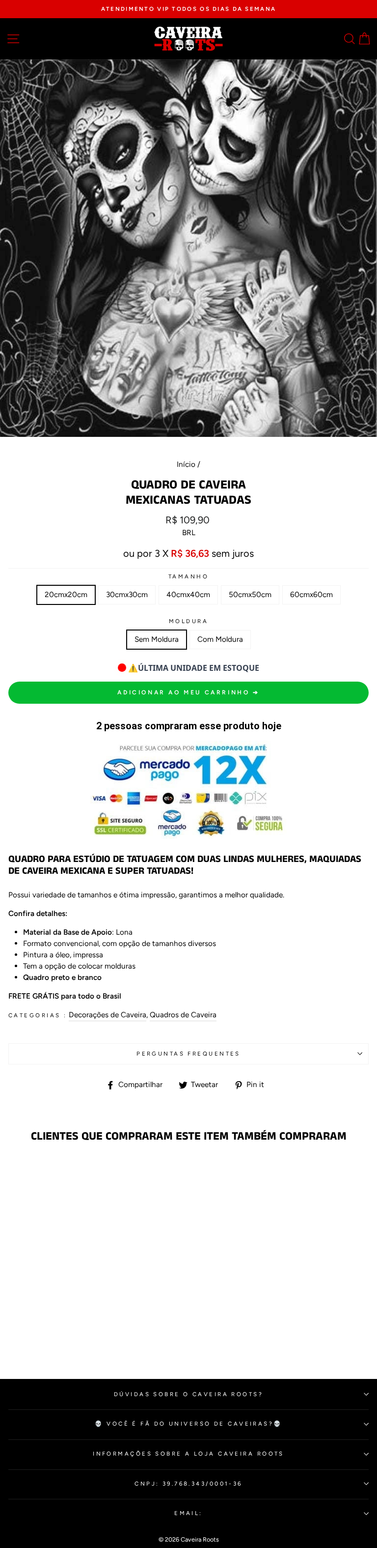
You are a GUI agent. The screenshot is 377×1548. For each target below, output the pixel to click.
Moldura (188, 621)
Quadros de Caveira (183, 1014)
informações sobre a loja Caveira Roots (188, 1453)
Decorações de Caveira (107, 1014)
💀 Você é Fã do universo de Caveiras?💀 (188, 1423)
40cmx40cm (188, 594)
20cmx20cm (66, 594)
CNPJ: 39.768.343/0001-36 (188, 1483)
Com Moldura (220, 639)
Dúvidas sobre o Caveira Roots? (188, 1394)
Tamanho (188, 576)
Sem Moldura (157, 639)
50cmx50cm (250, 594)
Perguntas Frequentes (188, 1053)
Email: (188, 1513)
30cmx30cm (127, 594)
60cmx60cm (311, 594)
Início (186, 464)
